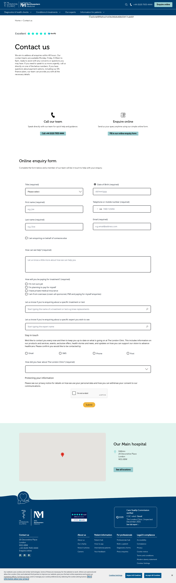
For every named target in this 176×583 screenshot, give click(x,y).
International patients (102, 548)
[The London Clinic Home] (22, 5)
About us (81, 540)
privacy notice (45, 383)
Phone (99, 353)
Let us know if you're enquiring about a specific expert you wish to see (57, 319)
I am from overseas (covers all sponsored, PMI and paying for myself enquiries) (65, 294)
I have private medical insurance (43, 290)
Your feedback (99, 552)
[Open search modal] (126, 4)
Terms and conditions (145, 555)
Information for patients (90, 12)
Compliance (141, 544)
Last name (30, 219)
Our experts (70, 12)
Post (132, 353)
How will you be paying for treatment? (42, 279)
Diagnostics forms (124, 548)
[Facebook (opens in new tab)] (29, 555)
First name (30, 202)
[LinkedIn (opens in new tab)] (20, 555)
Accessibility (141, 540)
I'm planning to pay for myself (42, 287)
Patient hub (98, 540)
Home (18, 21)
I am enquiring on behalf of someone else (48, 238)
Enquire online (163, 4)
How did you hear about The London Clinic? (45, 362)
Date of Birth (103, 184)
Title (27, 184)
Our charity (82, 544)
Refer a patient (122, 544)
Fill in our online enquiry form (123, 133)
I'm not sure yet (36, 284)
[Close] (172, 575)
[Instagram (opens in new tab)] (24, 555)
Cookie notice (142, 552)
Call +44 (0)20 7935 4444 (53, 133)
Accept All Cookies (153, 575)
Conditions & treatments (47, 12)
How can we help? (33, 250)
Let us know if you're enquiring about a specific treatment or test (55, 302)
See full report (132, 524)
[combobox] (97, 209)
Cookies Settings (143, 563)
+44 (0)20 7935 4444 (28, 548)
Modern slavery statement (147, 559)
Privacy (139, 548)
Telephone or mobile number (106, 202)
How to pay (98, 544)
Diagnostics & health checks (16, 12)
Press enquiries (122, 552)
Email (95, 219)
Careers (81, 552)
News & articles (84, 548)
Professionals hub (123, 540)
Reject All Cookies (134, 575)
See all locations (123, 470)
